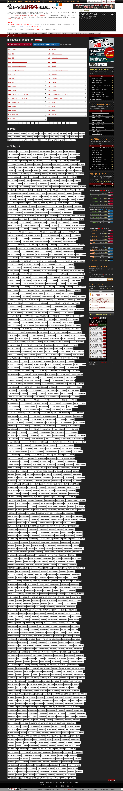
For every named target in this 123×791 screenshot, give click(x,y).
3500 (28, 123)
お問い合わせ (43, 784)
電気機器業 (94, 239)
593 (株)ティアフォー (98, 127)
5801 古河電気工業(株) (98, 94)
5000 (40, 123)
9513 (9, 114)
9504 (49, 106)
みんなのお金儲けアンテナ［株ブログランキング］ (100, 294)
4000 (32, 123)
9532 (9, 118)
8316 (49, 94)
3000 (25, 123)
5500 (44, 123)
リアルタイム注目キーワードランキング (20, 24)
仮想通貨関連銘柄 (95, 214)
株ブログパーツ (75, 1)
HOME (10, 1)
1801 (9, 50)
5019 (49, 62)
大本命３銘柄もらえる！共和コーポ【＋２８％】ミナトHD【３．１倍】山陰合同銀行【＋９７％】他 (98, 15)
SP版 (14, 1)
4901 (9, 62)
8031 (9, 86)
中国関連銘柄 (95, 201)
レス (96, 274)
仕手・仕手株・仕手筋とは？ (16, 18)
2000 (17, 123)
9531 (49, 114)
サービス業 (94, 236)
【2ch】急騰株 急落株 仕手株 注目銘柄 (16, 15)
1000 (9, 123)
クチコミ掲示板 (48, 1)
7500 (59, 123)
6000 (48, 123)
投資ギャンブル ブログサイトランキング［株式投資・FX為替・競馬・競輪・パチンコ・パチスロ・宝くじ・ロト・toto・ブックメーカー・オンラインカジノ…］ (100, 300)
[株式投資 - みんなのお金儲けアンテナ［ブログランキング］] (93, 65)
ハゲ (94, 272)
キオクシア (99, 276)
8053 (49, 86)
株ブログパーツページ (106, 362)
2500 (21, 123)
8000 (63, 123)
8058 (9, 90)
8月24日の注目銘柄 (86, 18)
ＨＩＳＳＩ (92, 276)
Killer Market (95, 305)
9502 (49, 102)
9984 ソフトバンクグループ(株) (100, 96)
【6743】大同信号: (60, 789)
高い (103, 276)
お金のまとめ (95, 309)
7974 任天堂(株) (96, 131)
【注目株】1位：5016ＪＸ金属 (89, 13)
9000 (71, 123)
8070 (49, 90)
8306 (9, 94)
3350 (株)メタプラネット (98, 78)
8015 (49, 82)
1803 (49, 50)
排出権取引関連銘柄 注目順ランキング (19, 44)
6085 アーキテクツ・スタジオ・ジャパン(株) (101, 85)
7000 (55, 123)
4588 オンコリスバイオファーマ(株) (100, 169)
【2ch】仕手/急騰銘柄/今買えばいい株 (18, 33)
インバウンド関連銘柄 (95, 204)
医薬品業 (94, 257)
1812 (9, 54)
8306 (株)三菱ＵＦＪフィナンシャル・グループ (100, 164)
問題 (101, 276)
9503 (9, 106)
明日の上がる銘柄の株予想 (98, 307)
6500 (52, 123)
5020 (9, 66)
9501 (9, 102)
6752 (49, 70)
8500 (67, 123)
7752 (9, 78)
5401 (49, 66)
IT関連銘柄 (94, 198)
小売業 (93, 242)
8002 (9, 82)
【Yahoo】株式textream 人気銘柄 (37, 33)
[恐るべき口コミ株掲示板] (14, 790)
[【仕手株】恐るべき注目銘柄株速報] (29, 9)
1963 (49, 54)
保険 (102, 274)
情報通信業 (94, 230)
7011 (49, 74)
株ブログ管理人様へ (60, 782)
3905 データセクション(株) (99, 80)
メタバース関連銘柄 (95, 217)
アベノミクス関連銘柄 (95, 195)
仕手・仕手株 (37, 29)
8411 (9, 98)
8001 (49, 78)
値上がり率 (55, 33)
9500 (75, 123)
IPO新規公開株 (27, 1)
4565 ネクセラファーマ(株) (99, 185)
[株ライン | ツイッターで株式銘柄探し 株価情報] (102, 65)
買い (103, 274)
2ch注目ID (66, 1)
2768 (9, 58)
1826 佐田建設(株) (97, 134)
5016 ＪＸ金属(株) (97, 157)
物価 (94, 274)
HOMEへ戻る (11, 35)
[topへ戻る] (112, 780)
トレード (109, 274)
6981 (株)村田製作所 (97, 92)
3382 (49, 58)
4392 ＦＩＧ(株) (96, 161)
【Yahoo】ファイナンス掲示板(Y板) (36, 15)
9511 (49, 110)
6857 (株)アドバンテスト (98, 124)
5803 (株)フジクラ (97, 82)
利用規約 (42, 782)
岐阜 (92, 274)
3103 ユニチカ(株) (97, 99)
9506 (9, 110)
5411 (9, 70)
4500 (36, 123)
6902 (9, 74)
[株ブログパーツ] (98, 360)
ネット (91, 274)
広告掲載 (76, 782)
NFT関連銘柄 (95, 222)
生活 (105, 274)
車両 (106, 274)
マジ (97, 274)
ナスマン (35, 26)
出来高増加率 (81, 33)
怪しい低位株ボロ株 (38, 1)
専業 (95, 276)
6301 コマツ (95, 87)
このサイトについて (50, 782)
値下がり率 (68, 33)
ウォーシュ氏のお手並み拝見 (88, 16)
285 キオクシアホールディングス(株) (100, 113)
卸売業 (93, 233)
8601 (49, 98)
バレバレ (100, 274)
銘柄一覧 (20, 1)
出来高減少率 (94, 33)
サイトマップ (70, 782)
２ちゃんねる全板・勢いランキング (102, 181)
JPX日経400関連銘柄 (95, 192)
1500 (13, 123)
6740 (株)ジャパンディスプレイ (100, 89)
